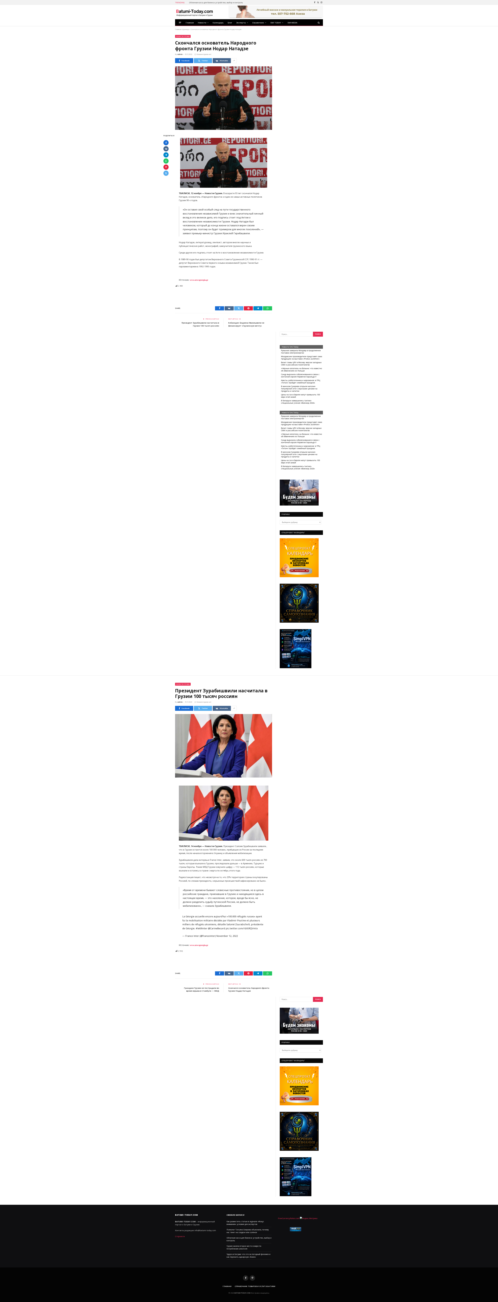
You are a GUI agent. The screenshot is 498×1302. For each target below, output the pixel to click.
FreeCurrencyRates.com (288, 1218)
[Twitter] (166, 173)
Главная (190, 22)
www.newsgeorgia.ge (198, 280)
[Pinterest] (166, 167)
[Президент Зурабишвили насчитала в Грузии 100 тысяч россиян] (223, 746)
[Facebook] (166, 142)
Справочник (258, 22)
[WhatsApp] (166, 161)
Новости (202, 22)
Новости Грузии (183, 36)
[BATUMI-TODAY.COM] (194, 12)
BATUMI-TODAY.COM (242, 1293)
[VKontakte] (166, 148)
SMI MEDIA (293, 22)
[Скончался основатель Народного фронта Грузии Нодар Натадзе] (223, 98)
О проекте (180, 1236)
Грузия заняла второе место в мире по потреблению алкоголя (217, 2)
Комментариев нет (204, 54)
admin (180, 54)
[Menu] (180, 22)
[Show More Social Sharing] (234, 60)
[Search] (318, 22)
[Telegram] (166, 154)
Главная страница (182, 29)
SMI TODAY (275, 22)
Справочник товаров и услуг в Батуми (255, 1286)
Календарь (218, 22)
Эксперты (241, 22)
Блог (230, 22)
